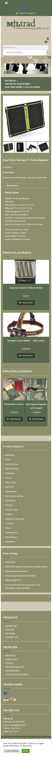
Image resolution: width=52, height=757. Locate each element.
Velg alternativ (27, 302)
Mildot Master (11, 492)
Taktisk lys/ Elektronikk (17, 84)
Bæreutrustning (11, 469)
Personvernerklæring (17, 675)
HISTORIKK (10, 634)
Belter (7, 460)
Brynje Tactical (11, 464)
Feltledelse (9, 473)
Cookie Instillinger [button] (12, 751)
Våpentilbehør (11, 537)
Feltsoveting (10, 482)
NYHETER (9, 630)
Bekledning (10, 455)
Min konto (10, 656)
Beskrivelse (12, 185)
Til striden (9, 523)
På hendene (10, 501)
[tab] (12, 185)
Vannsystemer (11, 533)
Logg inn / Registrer (27, 13)
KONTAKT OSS (12, 637)
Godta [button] (25, 751)
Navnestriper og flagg (14, 496)
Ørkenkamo (10, 542)
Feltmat (8, 478)
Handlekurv (11, 659)
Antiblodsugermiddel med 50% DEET (20, 576)
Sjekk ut (9, 663)
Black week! (10, 562)
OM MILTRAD (11, 626)
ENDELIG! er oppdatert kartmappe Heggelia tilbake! (26, 567)
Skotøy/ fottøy (11, 510)
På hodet (9, 505)
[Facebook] (26, 8)
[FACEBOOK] (5, 693)
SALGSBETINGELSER (14, 667)
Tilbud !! (8, 528)
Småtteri (9, 514)
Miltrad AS (10, 81)
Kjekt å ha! (9, 487)
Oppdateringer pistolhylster (16, 571)
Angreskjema (12, 671)
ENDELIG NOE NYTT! (13, 580)
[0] (46, 42)
